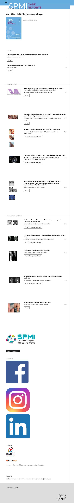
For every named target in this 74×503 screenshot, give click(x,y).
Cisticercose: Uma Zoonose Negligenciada (37, 250)
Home (7, 9)
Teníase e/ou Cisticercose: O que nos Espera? (21, 65)
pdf (10, 60)
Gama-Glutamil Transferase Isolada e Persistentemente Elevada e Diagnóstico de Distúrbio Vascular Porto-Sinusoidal (44, 89)
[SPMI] (20, 343)
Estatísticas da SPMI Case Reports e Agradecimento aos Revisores (27, 55)
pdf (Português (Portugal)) (33, 137)
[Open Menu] (6, 2)
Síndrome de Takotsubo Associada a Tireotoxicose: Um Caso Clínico (45, 155)
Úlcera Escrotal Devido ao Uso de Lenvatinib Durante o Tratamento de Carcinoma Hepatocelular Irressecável (45, 115)
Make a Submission (12, 351)
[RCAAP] (10, 457)
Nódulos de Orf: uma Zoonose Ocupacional (37, 302)
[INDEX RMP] (11, 461)
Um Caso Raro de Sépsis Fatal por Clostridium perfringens (42, 129)
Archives (14, 9)
